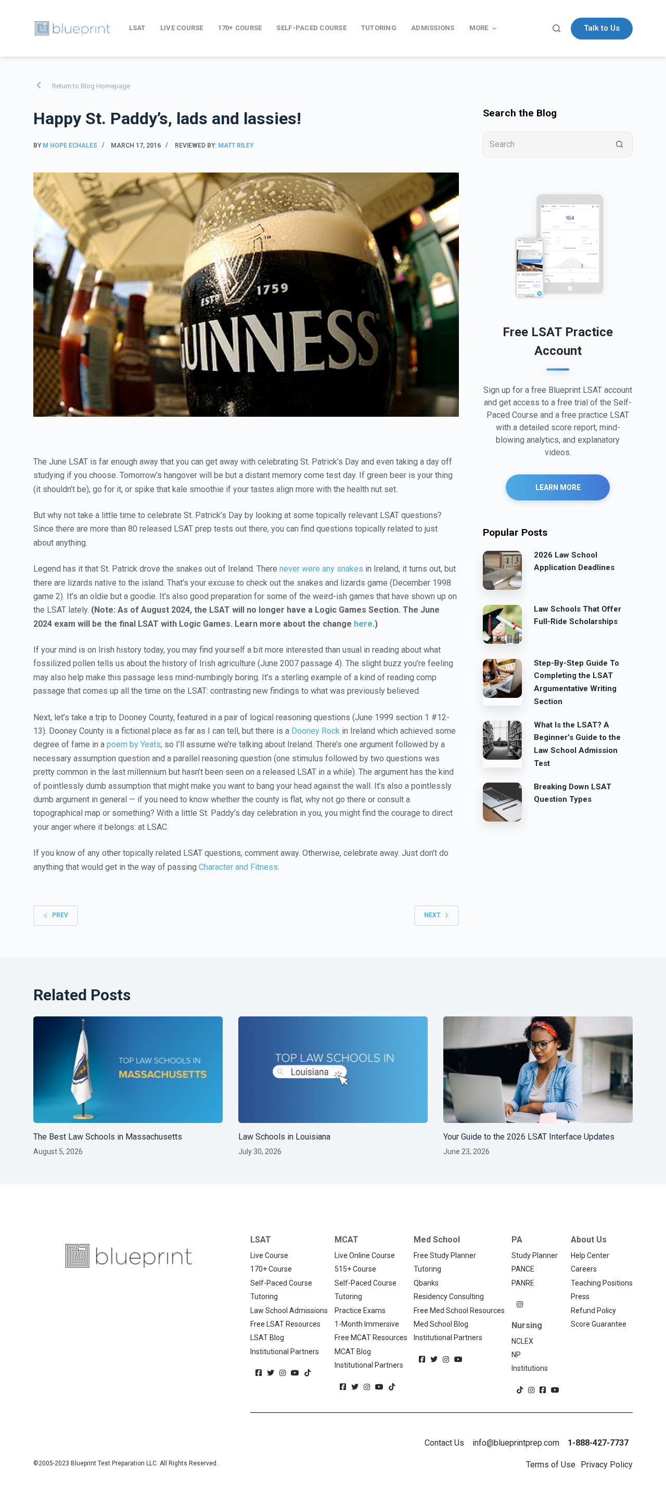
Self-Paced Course (281, 1283)
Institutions (529, 1368)
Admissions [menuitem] (433, 28)
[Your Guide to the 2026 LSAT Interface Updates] (538, 1069)
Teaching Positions (602, 1283)
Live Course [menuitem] (181, 28)
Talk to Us (602, 28)
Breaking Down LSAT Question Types (572, 793)
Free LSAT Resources (285, 1324)
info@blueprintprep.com (515, 1443)
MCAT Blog (353, 1351)
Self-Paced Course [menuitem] (311, 28)
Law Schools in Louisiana (284, 1137)
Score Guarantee (598, 1324)
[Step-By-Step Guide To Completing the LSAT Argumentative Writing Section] (502, 678)
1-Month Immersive (367, 1324)
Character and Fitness (238, 867)
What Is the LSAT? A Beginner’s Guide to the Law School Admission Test (577, 744)
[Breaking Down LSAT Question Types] (502, 801)
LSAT (260, 1240)
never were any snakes (321, 569)
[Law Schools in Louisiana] (333, 1069)
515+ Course (355, 1269)
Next (432, 915)
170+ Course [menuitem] (240, 28)
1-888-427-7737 (598, 1443)
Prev (60, 915)
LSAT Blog (267, 1337)
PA (516, 1240)
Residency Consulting (449, 1296)
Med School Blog (441, 1324)
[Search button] (620, 144)
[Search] (556, 28)
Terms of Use (550, 1465)
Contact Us (444, 1443)
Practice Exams (360, 1310)
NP (516, 1355)
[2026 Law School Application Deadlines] (502, 570)
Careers (584, 1269)
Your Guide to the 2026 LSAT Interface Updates (528, 1137)
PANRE (522, 1283)
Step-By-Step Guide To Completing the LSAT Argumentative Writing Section (576, 682)
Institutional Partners (284, 1351)
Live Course (269, 1255)
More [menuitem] (479, 28)
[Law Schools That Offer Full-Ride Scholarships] (502, 624)
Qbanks (426, 1283)
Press (580, 1296)
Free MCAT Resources (371, 1337)
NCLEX (522, 1341)
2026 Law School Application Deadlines (574, 561)
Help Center (590, 1255)
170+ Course (271, 1269)
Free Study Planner (445, 1255)
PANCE (522, 1269)
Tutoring (264, 1296)
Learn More (558, 487)
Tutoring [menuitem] (378, 28)
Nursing (526, 1325)
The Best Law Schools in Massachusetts (107, 1137)
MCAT (346, 1240)
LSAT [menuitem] (137, 28)
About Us (589, 1240)
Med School (437, 1240)
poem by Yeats (134, 744)
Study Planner (534, 1255)
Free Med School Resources (459, 1310)
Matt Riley (235, 145)
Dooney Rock (315, 731)
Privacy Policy (607, 1465)
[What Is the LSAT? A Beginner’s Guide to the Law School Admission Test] (502, 740)
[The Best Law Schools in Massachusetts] (128, 1069)
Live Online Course (365, 1255)
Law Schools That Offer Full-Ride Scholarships (577, 615)
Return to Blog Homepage (91, 86)
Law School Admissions (289, 1310)
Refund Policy (593, 1310)
